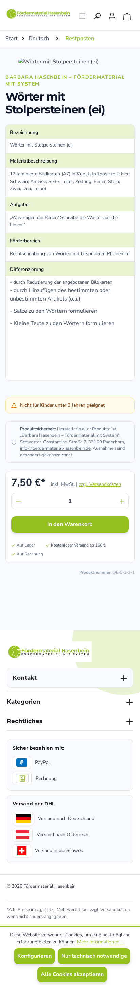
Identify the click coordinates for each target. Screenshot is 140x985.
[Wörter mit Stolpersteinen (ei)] (70, 62)
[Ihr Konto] (112, 13)
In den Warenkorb (70, 524)
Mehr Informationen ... (100, 942)
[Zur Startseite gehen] (38, 13)
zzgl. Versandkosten (100, 484)
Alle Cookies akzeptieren (72, 974)
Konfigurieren (34, 956)
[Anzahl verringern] (18, 501)
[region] (70, 62)
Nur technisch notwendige (94, 956)
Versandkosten (115, 910)
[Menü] (82, 13)
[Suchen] (97, 13)
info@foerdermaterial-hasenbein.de (55, 448)
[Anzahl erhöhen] (122, 501)
